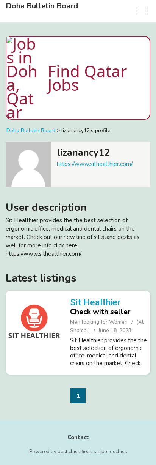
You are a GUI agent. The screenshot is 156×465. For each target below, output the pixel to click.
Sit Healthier (95, 302)
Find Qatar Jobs (87, 77)
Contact (78, 437)
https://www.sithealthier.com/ (95, 164)
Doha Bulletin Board (42, 6)
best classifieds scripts (83, 451)
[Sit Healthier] (34, 331)
